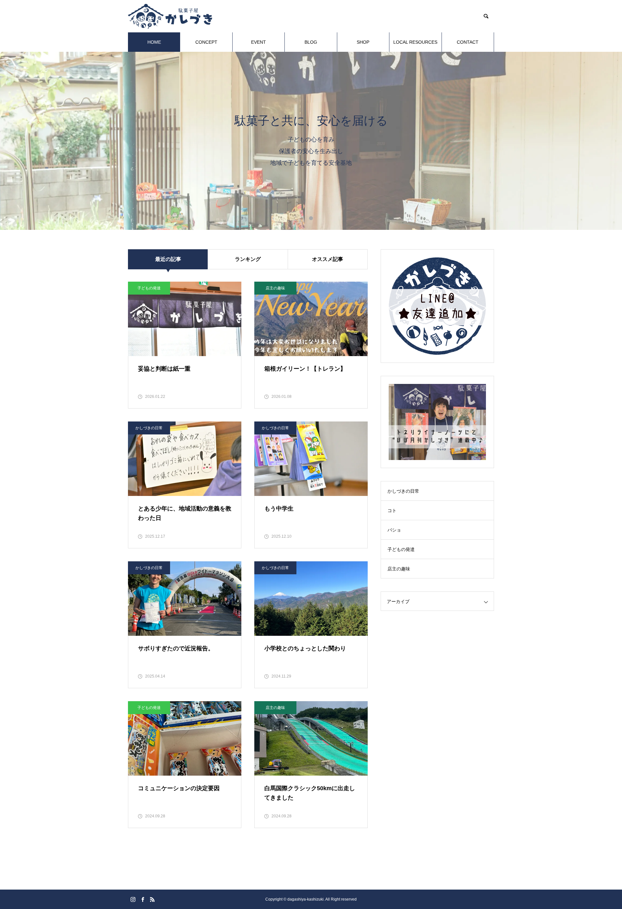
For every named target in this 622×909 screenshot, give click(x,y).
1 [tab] (311, 218)
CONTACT (467, 42)
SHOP (363, 42)
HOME (154, 42)
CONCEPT (206, 42)
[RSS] (152, 899)
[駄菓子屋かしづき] (170, 16)
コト (392, 510)
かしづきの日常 (149, 428)
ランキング (248, 259)
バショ (394, 530)
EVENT (258, 42)
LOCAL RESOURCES (415, 42)
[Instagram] (133, 899)
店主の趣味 (275, 288)
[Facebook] (142, 899)
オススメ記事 (327, 259)
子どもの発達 (149, 288)
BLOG (311, 42)
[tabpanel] (311, 141)
